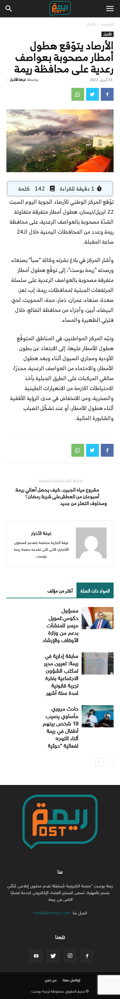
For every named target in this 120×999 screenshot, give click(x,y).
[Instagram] (70, 955)
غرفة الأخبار (18, 79)
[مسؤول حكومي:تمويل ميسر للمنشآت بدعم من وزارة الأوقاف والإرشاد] (98, 618)
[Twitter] (92, 94)
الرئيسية (107, 24)
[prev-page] (110, 762)
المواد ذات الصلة (95, 591)
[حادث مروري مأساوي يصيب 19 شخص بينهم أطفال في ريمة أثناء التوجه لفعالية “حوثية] (98, 716)
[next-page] (99, 762)
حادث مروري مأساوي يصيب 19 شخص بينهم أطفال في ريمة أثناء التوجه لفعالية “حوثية (60, 727)
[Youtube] (36, 956)
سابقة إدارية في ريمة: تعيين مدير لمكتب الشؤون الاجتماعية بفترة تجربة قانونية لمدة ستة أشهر (61, 674)
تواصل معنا (71, 980)
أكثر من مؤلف (60, 591)
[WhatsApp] (77, 94)
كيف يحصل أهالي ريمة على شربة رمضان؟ (37, 493)
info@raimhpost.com (52, 913)
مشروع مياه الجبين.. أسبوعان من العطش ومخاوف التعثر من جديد (83, 496)
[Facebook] (107, 94)
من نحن (51, 980)
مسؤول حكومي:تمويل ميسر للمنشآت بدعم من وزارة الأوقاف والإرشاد (60, 625)
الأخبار (91, 24)
